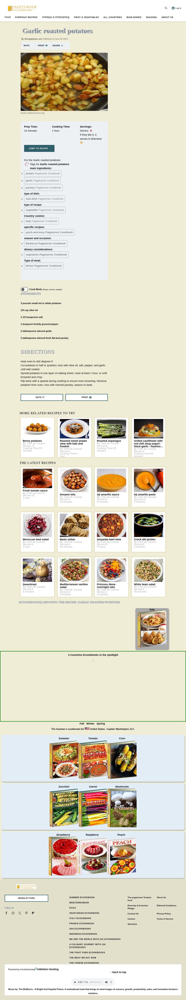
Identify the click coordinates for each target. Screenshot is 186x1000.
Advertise (132, 924)
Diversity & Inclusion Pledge (138, 907)
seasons (151, 17)
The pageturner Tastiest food (139, 898)
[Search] (166, 8)
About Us (167, 17)
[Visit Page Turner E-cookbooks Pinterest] (26, 913)
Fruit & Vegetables (86, 17)
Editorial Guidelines (166, 905)
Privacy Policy (164, 913)
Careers (131, 919)
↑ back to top (118, 972)
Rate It (40, 397)
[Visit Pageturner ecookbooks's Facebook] (6, 913)
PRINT (41, 45)
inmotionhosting (27, 969)
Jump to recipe (38, 148)
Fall (82, 723)
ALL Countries (112, 17)
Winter (90, 723)
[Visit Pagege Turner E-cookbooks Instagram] (13, 913)
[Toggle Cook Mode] (24, 289)
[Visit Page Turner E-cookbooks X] (20, 913)
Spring (101, 723)
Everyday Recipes (26, 17)
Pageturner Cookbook (43, 173)
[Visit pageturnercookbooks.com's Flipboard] (33, 913)
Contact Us (133, 913)
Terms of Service (165, 919)
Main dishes (134, 17)
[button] (26, 898)
